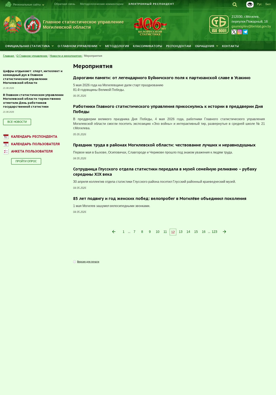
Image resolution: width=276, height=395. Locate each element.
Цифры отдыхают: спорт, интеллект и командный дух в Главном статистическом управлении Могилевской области (32, 77)
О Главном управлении (77, 46)
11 (165, 231)
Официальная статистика (27, 46)
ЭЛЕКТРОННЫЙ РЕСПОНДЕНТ (151, 4)
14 (188, 231)
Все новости (17, 121)
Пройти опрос (26, 161)
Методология (117, 46)
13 (180, 231)
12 (173, 232)
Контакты (230, 46)
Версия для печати (88, 261)
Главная (9, 55)
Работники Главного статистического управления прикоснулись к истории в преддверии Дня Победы (168, 109)
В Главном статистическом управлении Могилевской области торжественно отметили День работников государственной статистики (33, 101)
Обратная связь (64, 3)
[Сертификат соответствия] (219, 33)
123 (214, 231)
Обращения (204, 46)
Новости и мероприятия (66, 55)
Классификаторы (147, 46)
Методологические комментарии (101, 3)
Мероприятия (93, 55)
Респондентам (178, 46)
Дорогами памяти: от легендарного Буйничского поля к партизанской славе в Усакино (162, 77)
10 (157, 231)
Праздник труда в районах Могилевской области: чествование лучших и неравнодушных (164, 145)
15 (196, 231)
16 (203, 231)
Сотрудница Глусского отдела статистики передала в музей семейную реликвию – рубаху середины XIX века (165, 171)
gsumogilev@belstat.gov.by (251, 26)
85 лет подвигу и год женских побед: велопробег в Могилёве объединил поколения (159, 198)
